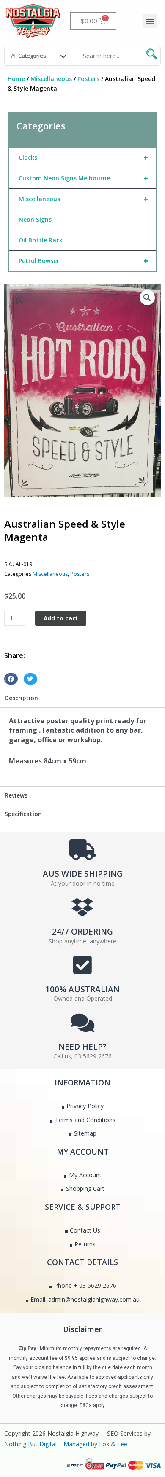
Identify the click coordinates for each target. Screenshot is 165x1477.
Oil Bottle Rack (41, 240)
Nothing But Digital (30, 1444)
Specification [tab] (23, 814)
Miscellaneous (51, 79)
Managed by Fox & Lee (95, 1444)
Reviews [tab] (16, 795)
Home (16, 79)
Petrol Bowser (84, 260)
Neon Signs (35, 219)
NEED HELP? (82, 1046)
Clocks (84, 157)
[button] (150, 21)
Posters (88, 79)
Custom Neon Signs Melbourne (84, 178)
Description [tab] (21, 698)
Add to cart (61, 618)
